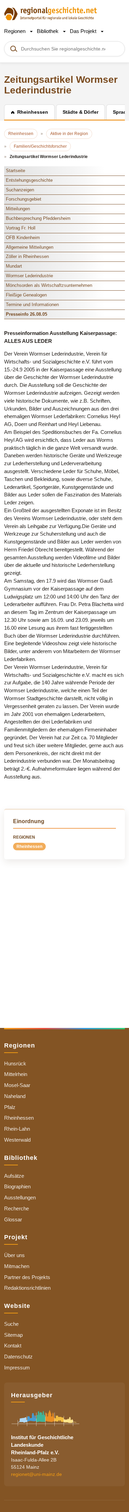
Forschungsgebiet (23, 199)
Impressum (17, 1367)
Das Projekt (84, 31)
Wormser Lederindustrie (29, 275)
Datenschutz (18, 1356)
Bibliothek (48, 31)
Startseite (15, 170)
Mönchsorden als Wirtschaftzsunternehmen (49, 285)
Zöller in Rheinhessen (27, 256)
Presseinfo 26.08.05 (26, 314)
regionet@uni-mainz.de (36, 1474)
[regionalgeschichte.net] (50, 13)
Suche (11, 1324)
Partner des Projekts (27, 1277)
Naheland (14, 1096)
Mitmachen (16, 1266)
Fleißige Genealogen (26, 295)
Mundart (14, 266)
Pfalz (9, 1107)
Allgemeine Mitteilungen (29, 247)
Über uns (14, 1255)
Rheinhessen (29, 846)
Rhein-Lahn (17, 1129)
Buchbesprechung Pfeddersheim (38, 218)
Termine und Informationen (32, 304)
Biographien (17, 1186)
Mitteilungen (18, 208)
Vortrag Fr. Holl (20, 228)
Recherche (16, 1208)
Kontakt (12, 1345)
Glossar (13, 1219)
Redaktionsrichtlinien (27, 1288)
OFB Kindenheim (23, 237)
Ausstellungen (20, 1197)
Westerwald (17, 1140)
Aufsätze (14, 1176)
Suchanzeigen (20, 189)
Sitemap (13, 1335)
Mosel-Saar (17, 1085)
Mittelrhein (15, 1074)
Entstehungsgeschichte (29, 180)
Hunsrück (15, 1063)
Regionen (15, 31)
